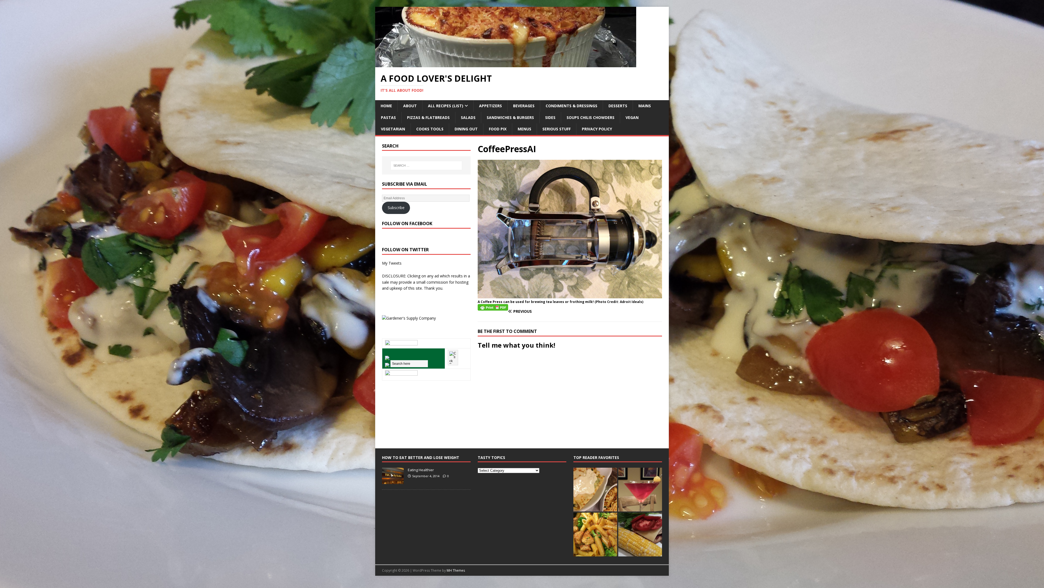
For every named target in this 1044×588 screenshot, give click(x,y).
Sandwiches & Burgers (510, 117)
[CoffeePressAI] (570, 295)
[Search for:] (426, 165)
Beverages (524, 105)
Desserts (617, 105)
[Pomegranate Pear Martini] (640, 490)
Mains (644, 105)
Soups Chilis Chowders (590, 117)
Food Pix (498, 128)
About (410, 105)
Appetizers (490, 105)
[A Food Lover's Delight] (505, 64)
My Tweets (392, 263)
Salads (468, 117)
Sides (550, 117)
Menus (524, 128)
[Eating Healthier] (393, 481)
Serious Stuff (556, 128)
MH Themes (456, 570)
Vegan (632, 117)
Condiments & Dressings (571, 105)
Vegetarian (393, 128)
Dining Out (466, 128)
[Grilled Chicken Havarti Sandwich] (640, 534)
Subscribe (396, 207)
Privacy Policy (597, 128)
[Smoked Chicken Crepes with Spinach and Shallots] (595, 490)
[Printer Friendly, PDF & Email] (493, 307)
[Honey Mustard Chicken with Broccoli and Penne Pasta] (595, 534)
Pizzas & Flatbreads (428, 117)
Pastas (388, 117)
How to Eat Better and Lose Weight (420, 457)
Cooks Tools (429, 128)
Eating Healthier (421, 469)
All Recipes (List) (445, 105)
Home (386, 105)
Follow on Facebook (407, 223)
